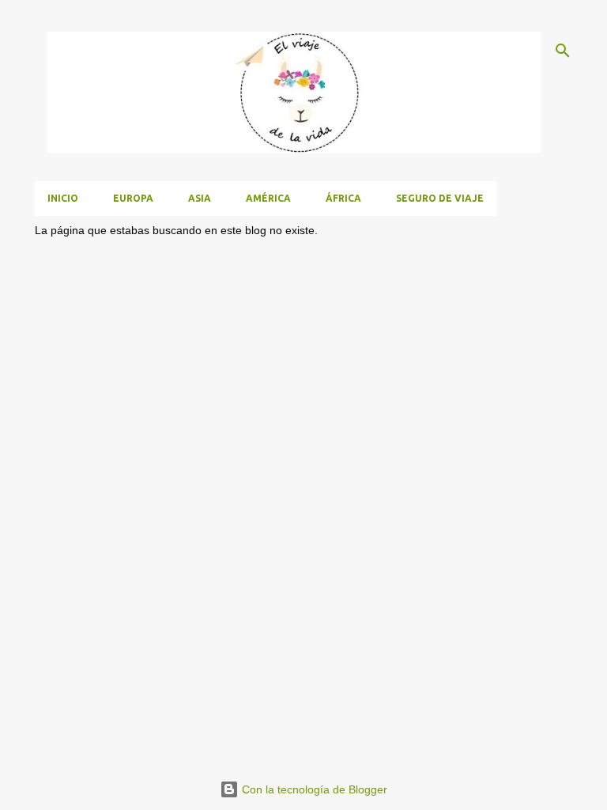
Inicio (62, 198)
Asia (199, 198)
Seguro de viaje (440, 198)
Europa (133, 198)
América (268, 198)
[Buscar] (562, 51)
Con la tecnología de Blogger (313, 789)
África (343, 198)
